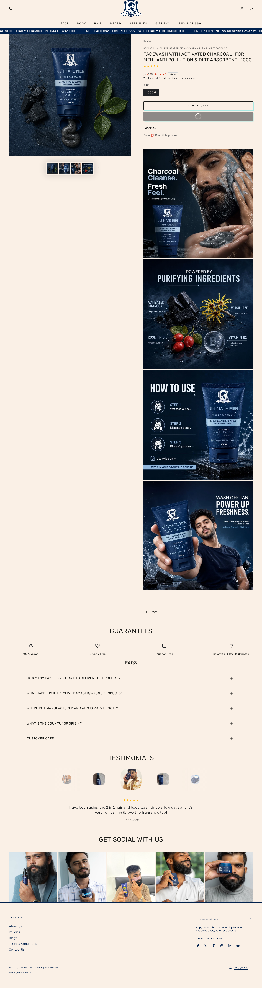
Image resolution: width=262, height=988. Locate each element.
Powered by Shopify (20, 972)
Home (146, 41)
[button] (11, 8)
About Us (15, 926)
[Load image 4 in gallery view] (87, 168)
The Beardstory (27, 967)
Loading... (150, 128)
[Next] (203, 779)
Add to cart (198, 105)
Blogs (13, 938)
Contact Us (17, 949)
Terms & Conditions (23, 943)
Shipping (164, 78)
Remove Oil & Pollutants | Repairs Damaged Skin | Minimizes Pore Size (185, 48)
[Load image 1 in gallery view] (52, 168)
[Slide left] (42, 168)
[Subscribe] (251, 919)
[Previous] (58, 779)
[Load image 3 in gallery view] (76, 168)
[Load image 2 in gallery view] (64, 168)
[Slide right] (98, 168)
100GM (151, 92)
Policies (14, 932)
